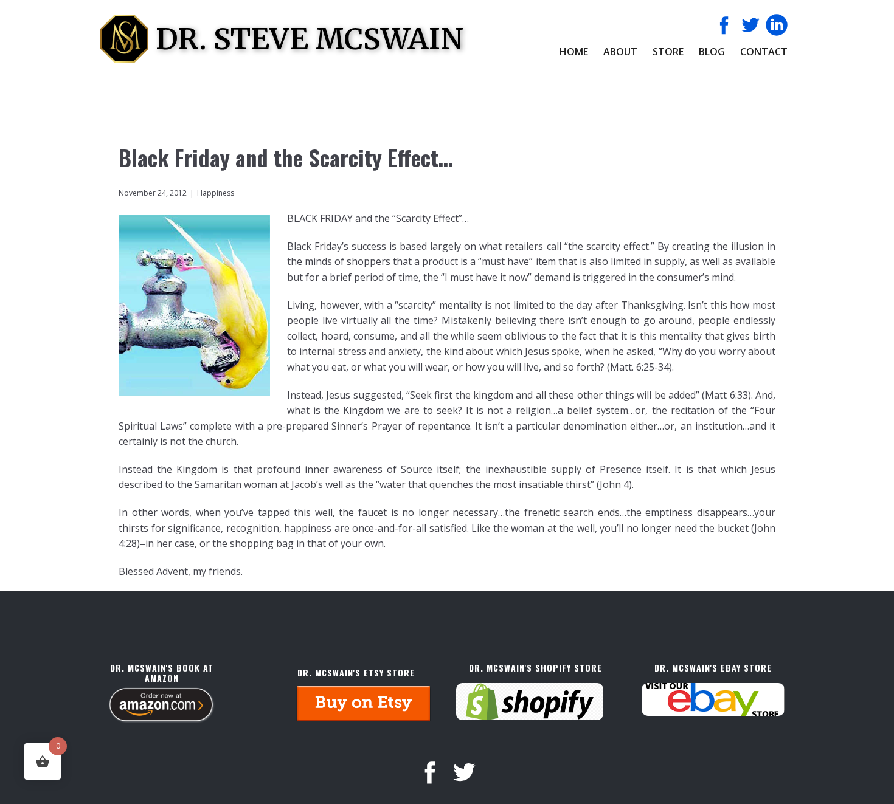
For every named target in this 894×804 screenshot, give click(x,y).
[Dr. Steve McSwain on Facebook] (724, 25)
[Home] (124, 39)
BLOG (712, 51)
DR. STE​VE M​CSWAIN (309, 39)
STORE (668, 51)
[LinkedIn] (777, 25)
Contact (764, 51)
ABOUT (620, 51)
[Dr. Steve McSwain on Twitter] (750, 25)
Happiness (215, 193)
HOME (574, 51)
